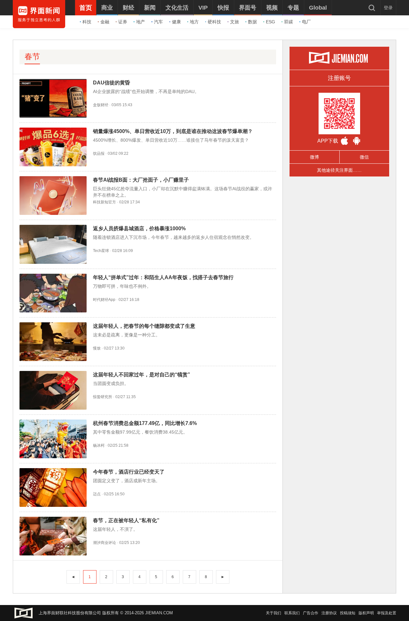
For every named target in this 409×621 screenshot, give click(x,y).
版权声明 (366, 613)
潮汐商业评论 (104, 542)
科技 (86, 21)
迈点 (97, 494)
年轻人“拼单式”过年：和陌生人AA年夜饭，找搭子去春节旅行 (163, 277)
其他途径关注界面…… (339, 170)
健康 (176, 21)
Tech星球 (101, 250)
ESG (270, 21)
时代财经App (104, 299)
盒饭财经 (100, 105)
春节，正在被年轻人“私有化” (126, 520)
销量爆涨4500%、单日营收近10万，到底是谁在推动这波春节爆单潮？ (173, 131)
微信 (364, 157)
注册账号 (339, 78)
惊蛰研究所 (102, 397)
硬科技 (214, 21)
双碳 (288, 21)
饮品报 (98, 153)
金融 (104, 21)
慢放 (97, 348)
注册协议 (329, 613)
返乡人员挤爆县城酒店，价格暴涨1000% (139, 228)
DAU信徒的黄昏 (111, 82)
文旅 (234, 21)
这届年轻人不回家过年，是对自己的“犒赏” (141, 374)
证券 (122, 21)
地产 (140, 21)
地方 (194, 21)
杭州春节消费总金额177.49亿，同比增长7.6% (145, 423)
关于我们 (273, 613)
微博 (314, 157)
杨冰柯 (98, 445)
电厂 (306, 21)
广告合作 (310, 613)
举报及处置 (386, 613)
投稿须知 (347, 613)
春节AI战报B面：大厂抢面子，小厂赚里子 (141, 180)
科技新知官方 (104, 202)
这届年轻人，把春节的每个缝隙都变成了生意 (144, 326)
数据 (252, 21)
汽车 (158, 21)
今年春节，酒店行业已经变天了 (129, 472)
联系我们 (292, 613)
